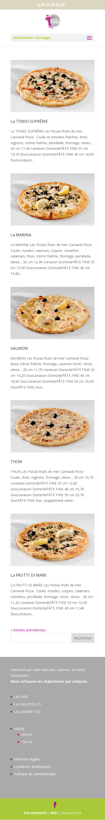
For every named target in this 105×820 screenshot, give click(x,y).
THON (16, 461)
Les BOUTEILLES (27, 704)
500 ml (26, 734)
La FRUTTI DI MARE (28, 575)
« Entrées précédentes (28, 630)
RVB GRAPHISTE (35, 813)
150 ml (26, 742)
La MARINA (20, 235)
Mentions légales (27, 759)
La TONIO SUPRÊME (29, 121)
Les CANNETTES (27, 711)
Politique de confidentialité (35, 774)
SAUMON (19, 348)
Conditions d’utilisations (32, 766)
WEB (53, 813)
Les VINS (21, 696)
